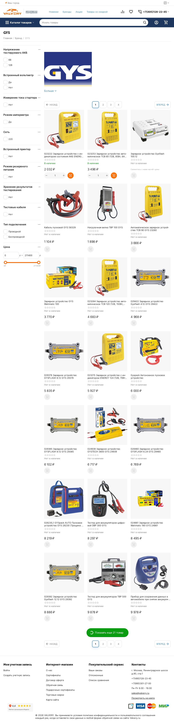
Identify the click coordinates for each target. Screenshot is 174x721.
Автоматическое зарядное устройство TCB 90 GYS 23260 (150, 228)
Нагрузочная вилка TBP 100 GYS (105, 227)
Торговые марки (55, 694)
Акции (79, 11)
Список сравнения (99, 680)
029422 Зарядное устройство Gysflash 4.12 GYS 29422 (147, 302)
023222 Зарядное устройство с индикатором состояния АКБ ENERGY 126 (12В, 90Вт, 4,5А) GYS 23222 (63, 155)
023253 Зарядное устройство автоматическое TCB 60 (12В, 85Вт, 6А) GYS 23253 (107, 155)
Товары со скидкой (97, 11)
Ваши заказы (95, 670)
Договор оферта (55, 680)
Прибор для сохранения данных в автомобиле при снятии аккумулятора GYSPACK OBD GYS (150, 598)
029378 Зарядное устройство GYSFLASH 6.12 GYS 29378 (60, 376)
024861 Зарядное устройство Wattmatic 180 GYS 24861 (147, 524)
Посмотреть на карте (143, 698)
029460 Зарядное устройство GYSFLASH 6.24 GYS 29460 (147, 450)
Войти (6, 670)
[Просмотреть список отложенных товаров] (131, 11)
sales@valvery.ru (140, 693)
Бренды (67, 11)
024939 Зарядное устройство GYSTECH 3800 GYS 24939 (104, 450)
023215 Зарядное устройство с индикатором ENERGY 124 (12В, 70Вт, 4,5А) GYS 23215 (107, 376)
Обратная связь (54, 685)
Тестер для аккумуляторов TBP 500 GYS (107, 598)
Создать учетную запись (16, 675)
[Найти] (145, 22)
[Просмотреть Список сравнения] (122, 11)
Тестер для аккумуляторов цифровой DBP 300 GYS (106, 524)
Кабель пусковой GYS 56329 (60, 227)
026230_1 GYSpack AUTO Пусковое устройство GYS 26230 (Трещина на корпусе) (64, 524)
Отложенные (96, 675)
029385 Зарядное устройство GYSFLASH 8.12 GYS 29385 (60, 450)
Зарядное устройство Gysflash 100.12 (147, 155)
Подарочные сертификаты (60, 689)
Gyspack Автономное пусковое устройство (148, 376)
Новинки (53, 11)
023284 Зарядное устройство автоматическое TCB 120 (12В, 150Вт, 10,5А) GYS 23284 (107, 302)
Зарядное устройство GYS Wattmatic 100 (58, 302)
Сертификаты (53, 675)
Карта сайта (52, 699)
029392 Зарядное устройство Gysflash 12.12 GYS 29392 (60, 598)
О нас (49, 670)
